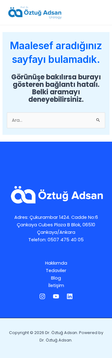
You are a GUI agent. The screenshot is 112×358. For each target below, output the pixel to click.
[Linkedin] (70, 296)
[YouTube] (56, 296)
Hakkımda (56, 263)
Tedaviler (56, 270)
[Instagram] (42, 296)
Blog (56, 278)
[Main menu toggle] (99, 12)
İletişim (56, 285)
